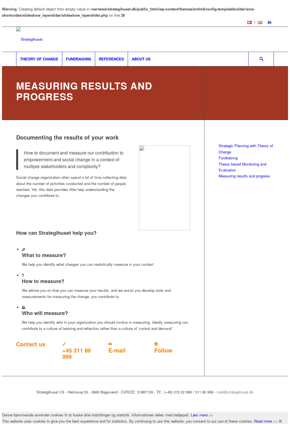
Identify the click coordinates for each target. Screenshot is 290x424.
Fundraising (228, 157)
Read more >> (266, 421)
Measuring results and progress (244, 176)
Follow (163, 350)
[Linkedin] (269, 22)
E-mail (117, 350)
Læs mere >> (202, 415)
